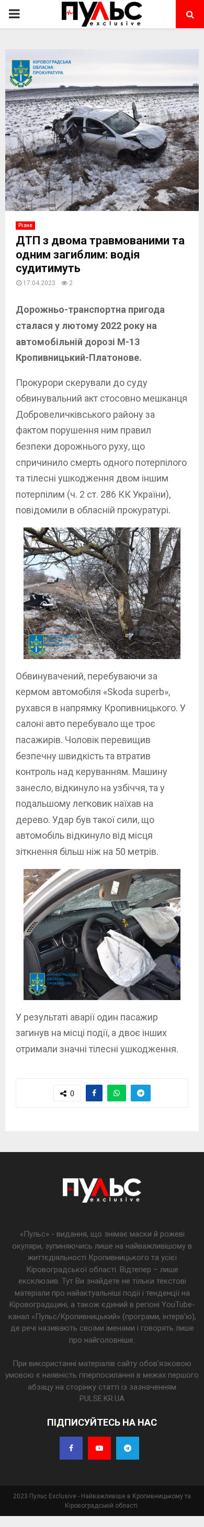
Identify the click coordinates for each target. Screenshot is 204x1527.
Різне (25, 225)
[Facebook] (71, 1448)
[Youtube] (99, 1448)
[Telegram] (127, 1448)
